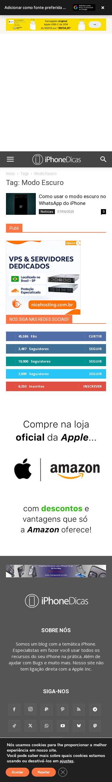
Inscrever (92, 386)
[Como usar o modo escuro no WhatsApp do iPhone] (21, 204)
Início (10, 173)
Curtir (95, 336)
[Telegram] (95, 710)
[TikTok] (14, 726)
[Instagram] (30, 709)
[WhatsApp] (47, 726)
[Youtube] (63, 726)
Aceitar (17, 772)
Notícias (47, 211)
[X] (30, 726)
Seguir (95, 348)
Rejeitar (44, 772)
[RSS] (79, 710)
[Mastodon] (95, 726)
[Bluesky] (79, 726)
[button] (10, 159)
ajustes (66, 761)
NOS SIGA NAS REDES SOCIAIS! (39, 319)
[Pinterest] (63, 710)
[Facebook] (14, 710)
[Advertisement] (56, 92)
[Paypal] (47, 710)
